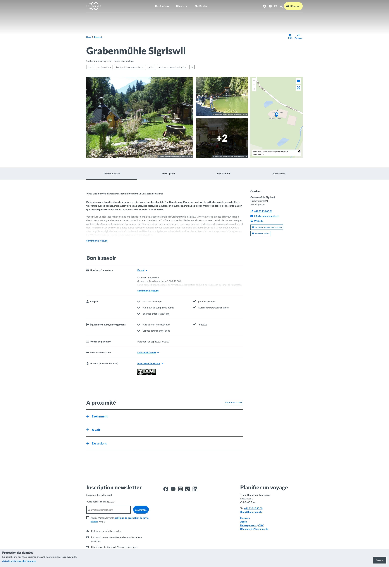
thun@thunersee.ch (251, 511)
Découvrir (181, 6)
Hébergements (248, 525)
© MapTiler (267, 151)
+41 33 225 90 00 (253, 508)
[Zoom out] (254, 85)
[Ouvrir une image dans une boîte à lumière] (139, 117)
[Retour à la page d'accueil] (93, 6)
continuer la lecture (97, 240)
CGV (260, 525)
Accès (243, 521)
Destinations (162, 6)
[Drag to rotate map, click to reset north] (254, 89)
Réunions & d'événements (254, 528)
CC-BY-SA (189, 156)
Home (88, 37)
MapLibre (257, 151)
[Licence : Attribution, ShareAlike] (146, 374)
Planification (201, 6)
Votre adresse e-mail (100, 501)
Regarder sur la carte (233, 402)
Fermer (379, 560)
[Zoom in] (254, 80)
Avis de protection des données (19, 560)
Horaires (245, 517)
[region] (276, 117)
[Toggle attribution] (299, 151)
